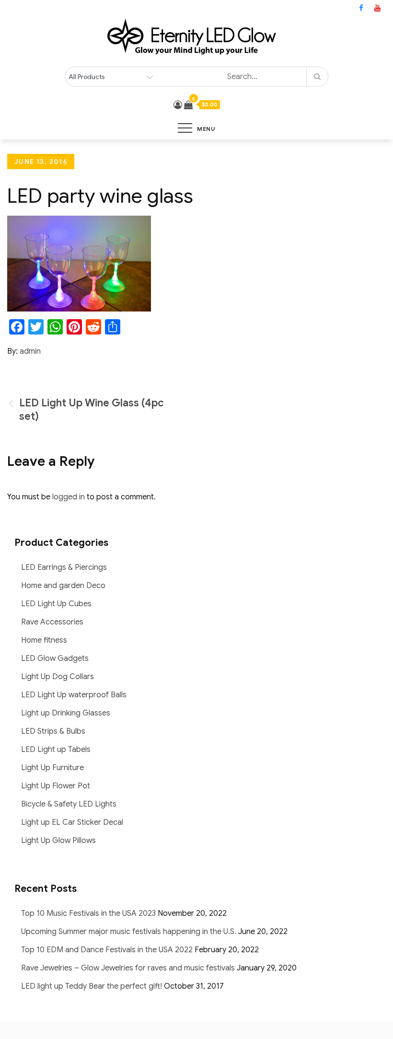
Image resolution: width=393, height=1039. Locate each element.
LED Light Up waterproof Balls (74, 695)
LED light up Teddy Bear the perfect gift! (91, 986)
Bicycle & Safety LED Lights (68, 804)
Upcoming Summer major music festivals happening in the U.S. (128, 931)
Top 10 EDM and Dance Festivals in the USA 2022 (107, 950)
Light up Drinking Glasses (65, 713)
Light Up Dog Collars (57, 676)
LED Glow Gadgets (55, 658)
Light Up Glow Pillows (58, 840)
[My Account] (177, 105)
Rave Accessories (52, 622)
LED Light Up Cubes (56, 604)
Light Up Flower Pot (55, 786)
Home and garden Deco (63, 585)
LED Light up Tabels (56, 749)
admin (30, 351)
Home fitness (44, 640)
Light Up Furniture (52, 768)
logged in (68, 497)
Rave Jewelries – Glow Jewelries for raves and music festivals (128, 968)
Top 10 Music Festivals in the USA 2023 (88, 913)
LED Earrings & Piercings (64, 567)
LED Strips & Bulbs (53, 731)
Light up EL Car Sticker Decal (72, 822)
